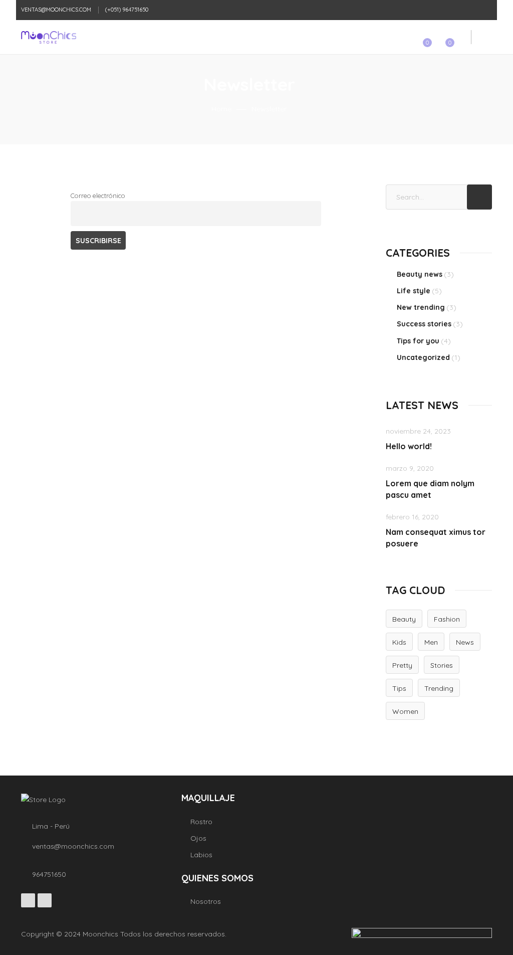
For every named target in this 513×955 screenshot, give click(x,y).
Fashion (447, 619)
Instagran (45, 900)
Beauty (404, 619)
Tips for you (418, 340)
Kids (399, 642)
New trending (421, 307)
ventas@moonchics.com (56, 9)
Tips (399, 688)
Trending (438, 688)
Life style (413, 290)
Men (431, 642)
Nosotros (205, 901)
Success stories (424, 323)
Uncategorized (423, 357)
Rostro (201, 821)
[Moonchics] (44, 37)
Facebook (28, 900)
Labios (201, 854)
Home (221, 108)
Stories (441, 665)
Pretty (402, 665)
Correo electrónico (98, 196)
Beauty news (419, 274)
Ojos (198, 838)
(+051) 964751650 (126, 9)
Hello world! (409, 446)
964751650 (49, 874)
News (465, 642)
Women (405, 711)
